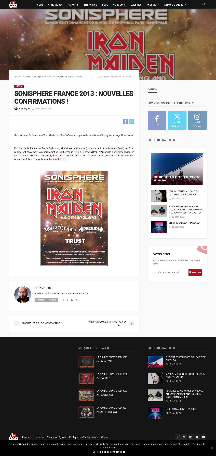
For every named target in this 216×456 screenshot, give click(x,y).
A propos (26, 437)
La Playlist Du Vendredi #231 (112, 408)
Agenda (151, 4)
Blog (105, 4)
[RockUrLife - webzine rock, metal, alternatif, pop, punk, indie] (13, 4)
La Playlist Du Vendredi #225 (112, 374)
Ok (93, 451)
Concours (119, 4)
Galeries (136, 4)
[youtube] (203, 437)
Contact (105, 437)
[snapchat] (197, 437)
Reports (73, 4)
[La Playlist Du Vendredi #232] (86, 395)
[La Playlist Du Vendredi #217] (86, 362)
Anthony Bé (24, 109)
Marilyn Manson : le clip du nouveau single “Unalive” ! (184, 193)
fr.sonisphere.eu (57, 159)
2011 (120, 148)
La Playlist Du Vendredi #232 (112, 391)
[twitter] (71, 300)
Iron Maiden (50, 135)
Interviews (90, 4)
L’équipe (39, 437)
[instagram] (76, 300)
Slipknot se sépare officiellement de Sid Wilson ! (177, 179)
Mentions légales (56, 437)
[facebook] (67, 300)
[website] (62, 300)
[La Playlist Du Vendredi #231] (86, 412)
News (40, 4)
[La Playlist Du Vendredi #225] (86, 378)
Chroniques (55, 4)
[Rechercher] (204, 4)
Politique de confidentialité (83, 437)
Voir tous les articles (46, 300)
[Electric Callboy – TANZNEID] (159, 227)
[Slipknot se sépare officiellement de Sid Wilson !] (177, 169)
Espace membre (173, 4)
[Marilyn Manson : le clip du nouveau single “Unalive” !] (159, 196)
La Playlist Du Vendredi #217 (112, 357)
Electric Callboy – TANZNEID (184, 223)
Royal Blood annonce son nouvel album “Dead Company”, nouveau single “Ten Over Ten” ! (186, 209)
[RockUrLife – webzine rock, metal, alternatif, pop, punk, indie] (13, 437)
